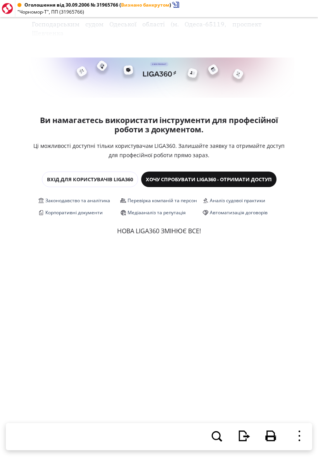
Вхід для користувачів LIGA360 (90, 179)
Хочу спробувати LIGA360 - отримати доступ (209, 179)
